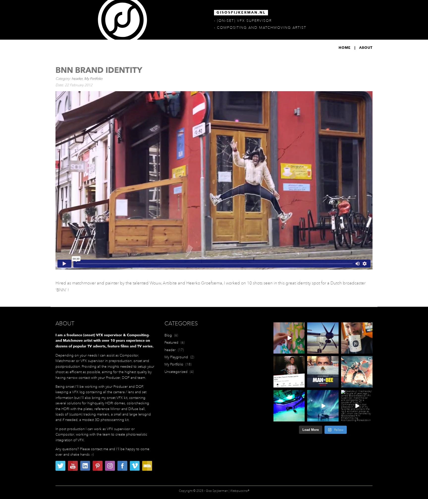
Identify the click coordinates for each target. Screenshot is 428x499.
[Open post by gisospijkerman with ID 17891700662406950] (289, 405)
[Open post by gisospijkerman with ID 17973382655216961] (323, 338)
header (77, 78)
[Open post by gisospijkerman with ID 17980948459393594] (357, 405)
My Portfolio (93, 78)
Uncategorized (175, 371)
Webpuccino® (239, 491)
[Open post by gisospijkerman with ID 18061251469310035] (289, 372)
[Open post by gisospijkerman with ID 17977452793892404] (357, 338)
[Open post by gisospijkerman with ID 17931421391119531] (323, 372)
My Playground (176, 357)
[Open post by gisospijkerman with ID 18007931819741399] (289, 338)
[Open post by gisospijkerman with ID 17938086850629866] (323, 405)
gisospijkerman (289, 326)
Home (345, 48)
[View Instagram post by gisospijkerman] (301, 351)
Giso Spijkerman (217, 491)
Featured (171, 342)
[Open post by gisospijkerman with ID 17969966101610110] (357, 372)
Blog (168, 335)
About (366, 48)
